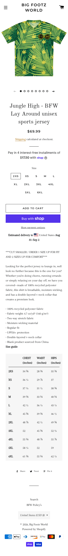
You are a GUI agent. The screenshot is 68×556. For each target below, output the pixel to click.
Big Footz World (34, 7)
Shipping (20, 139)
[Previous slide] (15, 91)
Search (34, 499)
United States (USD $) (32, 515)
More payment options (33, 227)
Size (34, 168)
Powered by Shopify (34, 529)
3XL (39, 184)
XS (27, 176)
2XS (16, 176)
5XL (28, 192)
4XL (51, 184)
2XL (27, 184)
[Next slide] (53, 91)
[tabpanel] (34, 48)
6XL (40, 192)
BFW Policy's (34, 505)
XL (16, 184)
